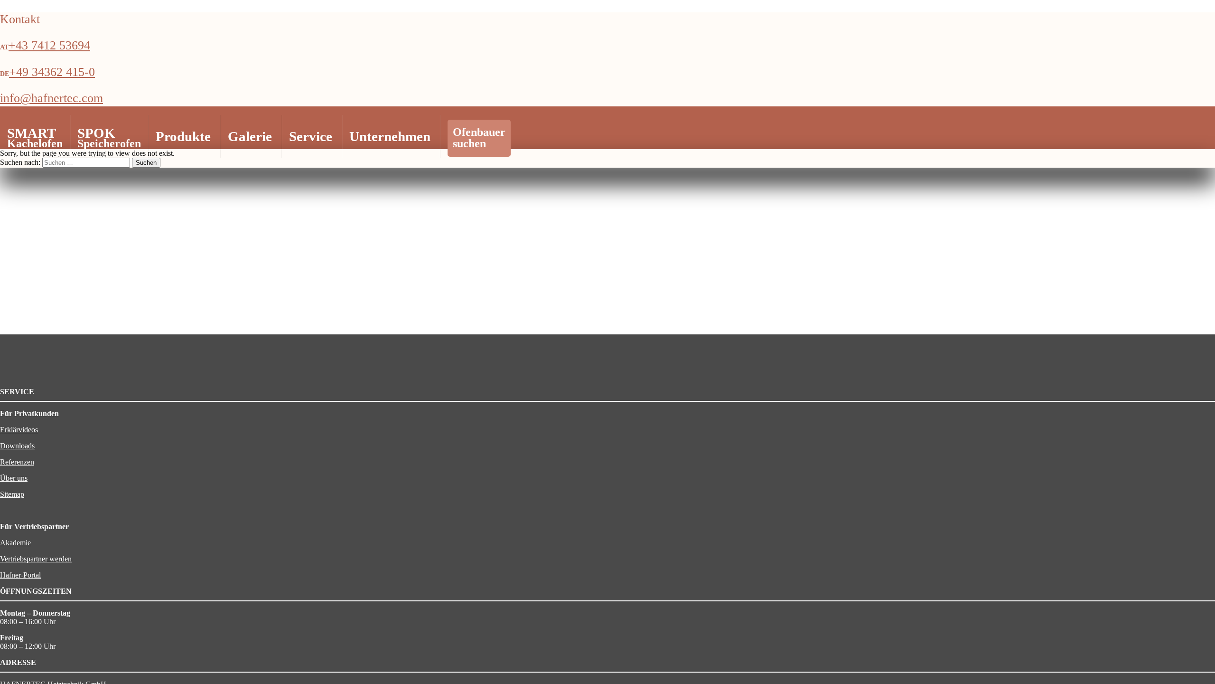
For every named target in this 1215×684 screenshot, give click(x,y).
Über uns (14, 478)
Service (310, 136)
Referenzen (17, 462)
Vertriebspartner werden (36, 559)
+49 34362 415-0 (52, 72)
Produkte (183, 136)
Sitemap (12, 494)
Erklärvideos (19, 430)
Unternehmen (389, 136)
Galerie (250, 136)
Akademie (15, 543)
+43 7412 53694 (49, 45)
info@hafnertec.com (51, 98)
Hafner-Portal (20, 575)
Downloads (17, 446)
